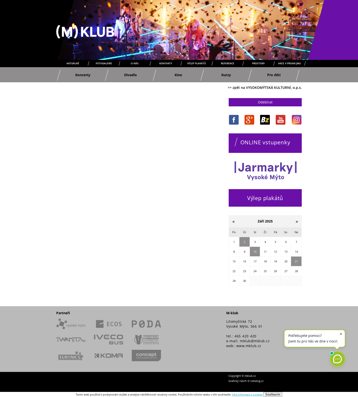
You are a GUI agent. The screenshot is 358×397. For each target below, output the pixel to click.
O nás (135, 63)
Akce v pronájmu (289, 63)
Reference (227, 63)
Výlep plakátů (196, 63)
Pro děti (274, 75)
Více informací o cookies (247, 394)
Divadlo (130, 75)
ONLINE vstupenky (265, 142)
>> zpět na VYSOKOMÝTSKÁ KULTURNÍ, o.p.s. (265, 87)
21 (296, 261)
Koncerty (82, 75)
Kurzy (226, 75)
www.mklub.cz (248, 345)
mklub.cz (250, 376)
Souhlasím (272, 394)
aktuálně (72, 63)
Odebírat (265, 102)
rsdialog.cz (257, 381)
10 (255, 251)
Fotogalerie (104, 63)
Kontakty (165, 63)
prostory (258, 63)
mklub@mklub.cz (255, 341)
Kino (178, 75)
